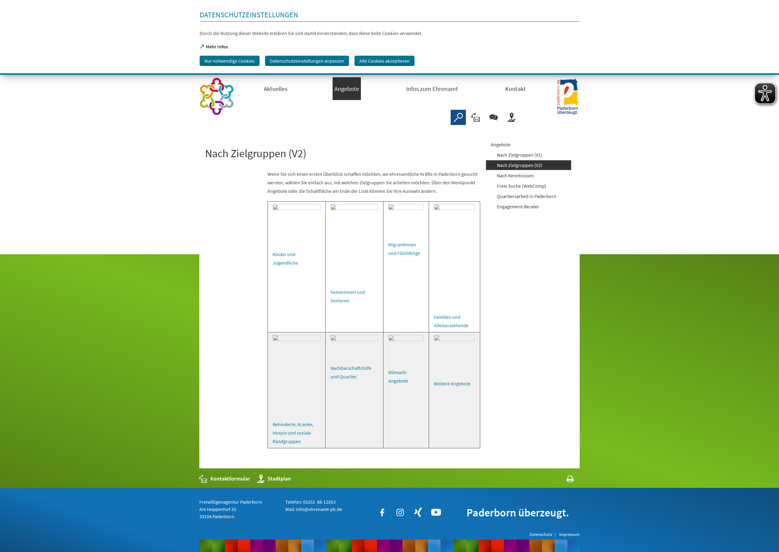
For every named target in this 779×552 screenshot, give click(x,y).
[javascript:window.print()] (564, 480)
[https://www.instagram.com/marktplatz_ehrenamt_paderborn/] (400, 512)
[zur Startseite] (216, 96)
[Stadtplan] (511, 117)
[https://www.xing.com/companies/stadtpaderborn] (418, 512)
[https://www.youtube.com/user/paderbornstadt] (436, 512)
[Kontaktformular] (476, 117)
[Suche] (458, 117)
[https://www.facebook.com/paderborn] (382, 512)
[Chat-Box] (493, 117)
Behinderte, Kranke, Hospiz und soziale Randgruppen (293, 432)
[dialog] (389, 37)
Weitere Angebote (452, 383)
